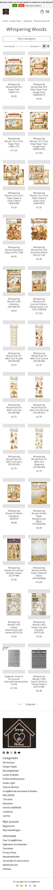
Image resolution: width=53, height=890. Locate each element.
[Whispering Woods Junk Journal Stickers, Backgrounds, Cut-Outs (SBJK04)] (39, 281)
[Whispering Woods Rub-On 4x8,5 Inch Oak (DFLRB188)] (14, 387)
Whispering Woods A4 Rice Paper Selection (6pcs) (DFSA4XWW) (39, 573)
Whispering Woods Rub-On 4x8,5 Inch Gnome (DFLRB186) (39, 357)
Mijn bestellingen (11, 830)
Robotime (8, 803)
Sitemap (7, 868)
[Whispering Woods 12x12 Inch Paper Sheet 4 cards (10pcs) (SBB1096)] (14, 175)
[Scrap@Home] (6, 11)
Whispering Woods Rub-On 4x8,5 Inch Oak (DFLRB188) (14, 408)
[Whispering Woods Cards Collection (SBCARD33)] (14, 281)
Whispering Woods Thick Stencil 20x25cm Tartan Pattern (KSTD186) (39, 681)
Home (5, 21)
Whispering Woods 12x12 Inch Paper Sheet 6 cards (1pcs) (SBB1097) (39, 198)
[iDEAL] (21, 886)
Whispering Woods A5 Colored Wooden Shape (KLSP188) (13, 571)
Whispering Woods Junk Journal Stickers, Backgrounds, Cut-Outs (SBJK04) (39, 304)
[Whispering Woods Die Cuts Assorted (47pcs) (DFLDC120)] (39, 229)
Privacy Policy (9, 852)
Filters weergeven (27, 38)
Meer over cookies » (33, 6)
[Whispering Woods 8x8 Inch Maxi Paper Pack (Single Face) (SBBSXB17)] (39, 66)
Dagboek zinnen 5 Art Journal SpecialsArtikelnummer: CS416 (16, 680)
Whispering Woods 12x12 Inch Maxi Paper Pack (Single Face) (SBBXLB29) (39, 144)
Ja (15, 6)
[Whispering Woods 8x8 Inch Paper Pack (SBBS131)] (14, 66)
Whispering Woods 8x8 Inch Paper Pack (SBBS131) (14, 88)
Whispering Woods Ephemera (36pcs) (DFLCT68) (14, 250)
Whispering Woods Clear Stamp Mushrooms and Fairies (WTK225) (13, 627)
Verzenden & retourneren (16, 860)
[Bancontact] (30, 886)
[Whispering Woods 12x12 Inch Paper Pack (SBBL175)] (14, 121)
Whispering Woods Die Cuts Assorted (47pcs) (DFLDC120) (39, 251)
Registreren (9, 826)
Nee (21, 6)
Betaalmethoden (11, 856)
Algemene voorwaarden (15, 844)
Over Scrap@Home (12, 840)
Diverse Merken (11, 787)
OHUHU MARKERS (12, 807)
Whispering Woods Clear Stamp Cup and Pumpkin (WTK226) (39, 627)
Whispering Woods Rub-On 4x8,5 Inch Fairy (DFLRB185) (14, 460)
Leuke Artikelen (11, 774)
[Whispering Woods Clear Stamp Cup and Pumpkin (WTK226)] (39, 604)
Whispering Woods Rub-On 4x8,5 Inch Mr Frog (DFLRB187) (39, 408)
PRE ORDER (8, 795)
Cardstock (8, 811)
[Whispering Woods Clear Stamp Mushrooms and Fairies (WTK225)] (14, 604)
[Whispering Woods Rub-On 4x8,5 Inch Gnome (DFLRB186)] (39, 335)
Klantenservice (10, 864)
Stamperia (27, 21)
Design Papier (15, 21)
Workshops (9, 762)
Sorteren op (23, 46)
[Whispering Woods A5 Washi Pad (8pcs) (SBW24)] (14, 493)
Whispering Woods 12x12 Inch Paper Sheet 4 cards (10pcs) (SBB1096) (14, 198)
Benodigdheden (11, 770)
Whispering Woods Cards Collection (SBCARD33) (14, 302)
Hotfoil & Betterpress (14, 778)
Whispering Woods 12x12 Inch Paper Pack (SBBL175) (14, 142)
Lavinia (6, 815)
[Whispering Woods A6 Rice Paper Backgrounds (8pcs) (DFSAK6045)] (39, 493)
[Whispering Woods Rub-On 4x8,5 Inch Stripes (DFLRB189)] (14, 335)
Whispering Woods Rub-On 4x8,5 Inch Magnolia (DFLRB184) (39, 462)
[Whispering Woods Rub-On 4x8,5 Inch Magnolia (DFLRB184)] (39, 439)
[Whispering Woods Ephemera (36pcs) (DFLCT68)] (14, 229)
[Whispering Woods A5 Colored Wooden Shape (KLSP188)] (14, 550)
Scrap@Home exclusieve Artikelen (20, 791)
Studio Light (9, 783)
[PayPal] (26, 886)
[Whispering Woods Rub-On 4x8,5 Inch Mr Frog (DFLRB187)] (39, 387)
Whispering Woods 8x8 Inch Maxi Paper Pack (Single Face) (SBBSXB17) (39, 89)
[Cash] (17, 886)
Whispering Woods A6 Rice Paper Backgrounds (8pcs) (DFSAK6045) (39, 517)
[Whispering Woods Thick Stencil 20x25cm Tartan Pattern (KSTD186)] (39, 658)
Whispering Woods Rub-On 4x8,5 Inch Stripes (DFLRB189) (14, 357)
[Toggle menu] (47, 11)
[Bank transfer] (34, 886)
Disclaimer (8, 848)
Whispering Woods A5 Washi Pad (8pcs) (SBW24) (13, 514)
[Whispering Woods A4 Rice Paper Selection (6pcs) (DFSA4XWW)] (39, 550)
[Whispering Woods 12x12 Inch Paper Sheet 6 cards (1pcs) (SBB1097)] (39, 175)
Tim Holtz (8, 799)
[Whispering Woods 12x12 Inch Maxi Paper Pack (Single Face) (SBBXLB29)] (39, 121)
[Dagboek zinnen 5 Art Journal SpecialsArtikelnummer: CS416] (14, 658)
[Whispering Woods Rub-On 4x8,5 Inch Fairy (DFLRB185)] (14, 439)
